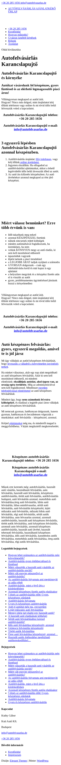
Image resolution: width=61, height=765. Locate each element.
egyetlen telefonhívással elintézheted (24, 389)
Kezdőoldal (14, 31)
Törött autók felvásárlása (21, 631)
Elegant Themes (18, 760)
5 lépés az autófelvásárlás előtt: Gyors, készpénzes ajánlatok (28, 596)
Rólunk (12, 40)
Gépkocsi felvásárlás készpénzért (25, 628)
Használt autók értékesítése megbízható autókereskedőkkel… (29, 639)
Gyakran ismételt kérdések (22, 37)
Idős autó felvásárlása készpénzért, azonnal (31, 625)
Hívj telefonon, (44, 159)
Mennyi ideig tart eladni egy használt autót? (31, 612)
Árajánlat (13, 43)
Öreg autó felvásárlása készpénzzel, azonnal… (33, 634)
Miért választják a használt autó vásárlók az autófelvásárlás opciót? (31, 569)
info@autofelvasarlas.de (14, 732)
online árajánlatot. (29, 162)
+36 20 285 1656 (11, 2)
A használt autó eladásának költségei (27, 616)
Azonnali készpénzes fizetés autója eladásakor (32, 591)
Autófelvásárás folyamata (21, 600)
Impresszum (14, 755)
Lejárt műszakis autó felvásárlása (25, 609)
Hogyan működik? (18, 34)
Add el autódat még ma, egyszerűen (27, 606)
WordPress (42, 760)
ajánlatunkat (15, 423)
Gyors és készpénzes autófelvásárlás (27, 603)
